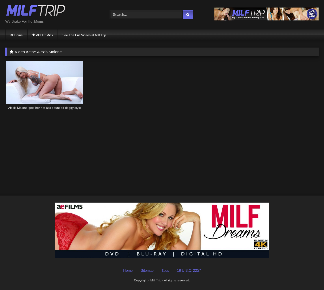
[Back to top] (310, 277)
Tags (165, 270)
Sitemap (147, 270)
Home (18, 35)
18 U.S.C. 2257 (189, 270)
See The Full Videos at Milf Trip (84, 35)
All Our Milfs (44, 35)
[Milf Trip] (35, 11)
